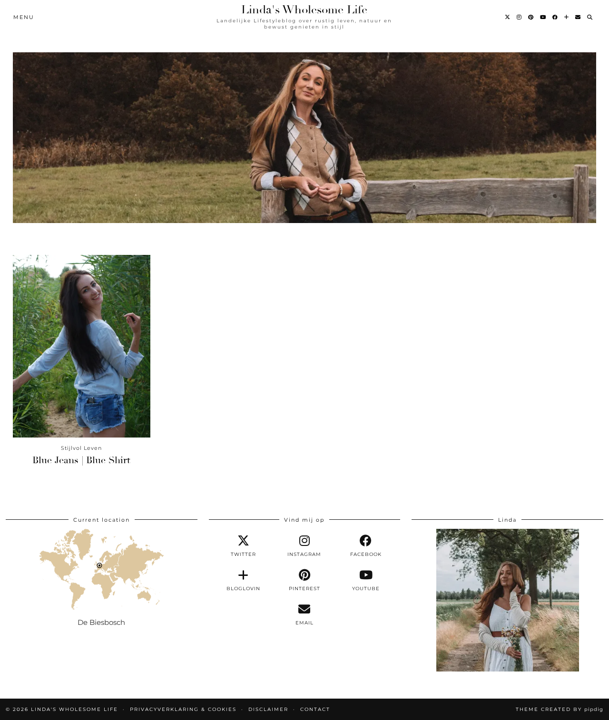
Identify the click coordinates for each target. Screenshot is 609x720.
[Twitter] (508, 17)
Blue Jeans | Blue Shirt (81, 460)
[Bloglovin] (567, 17)
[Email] (578, 17)
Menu (23, 17)
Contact (315, 709)
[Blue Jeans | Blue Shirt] (81, 346)
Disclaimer (268, 709)
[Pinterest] (531, 17)
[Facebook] (555, 17)
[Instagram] (519, 17)
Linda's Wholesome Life (304, 9)
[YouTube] (543, 17)
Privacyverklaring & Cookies (183, 709)
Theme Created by (559, 709)
